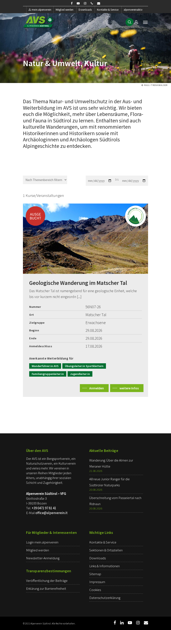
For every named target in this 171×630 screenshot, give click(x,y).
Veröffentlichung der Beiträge (47, 580)
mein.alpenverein (41, 9)
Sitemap (95, 574)
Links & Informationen (104, 566)
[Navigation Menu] (145, 22)
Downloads (85, 9)
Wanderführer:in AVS (45, 366)
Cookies (95, 589)
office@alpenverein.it (51, 513)
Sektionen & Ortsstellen (106, 550)
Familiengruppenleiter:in (48, 374)
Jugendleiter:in (80, 374)
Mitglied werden (65, 9)
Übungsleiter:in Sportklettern (84, 366)
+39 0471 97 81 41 (44, 508)
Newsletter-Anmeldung (42, 558)
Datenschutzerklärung (104, 597)
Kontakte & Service (107, 9)
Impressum (97, 582)
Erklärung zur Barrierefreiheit (46, 588)
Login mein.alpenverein (42, 542)
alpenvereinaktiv (133, 9)
